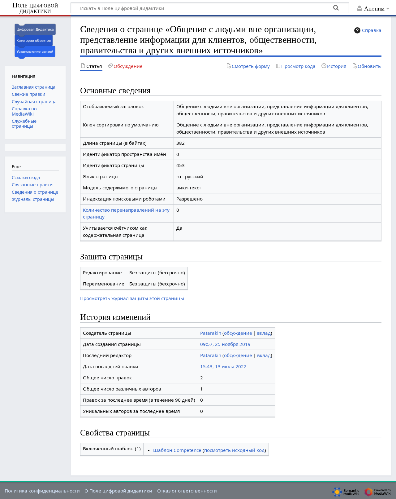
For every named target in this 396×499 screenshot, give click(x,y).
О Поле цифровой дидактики (118, 491)
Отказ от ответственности (187, 491)
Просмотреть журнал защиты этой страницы (132, 298)
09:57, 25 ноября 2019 (225, 344)
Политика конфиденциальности (42, 491)
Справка (371, 30)
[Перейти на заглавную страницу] (35, 40)
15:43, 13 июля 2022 (223, 366)
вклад (264, 333)
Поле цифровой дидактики (35, 8)
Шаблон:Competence (177, 450)
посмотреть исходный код (234, 450)
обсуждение (238, 333)
